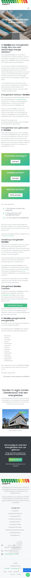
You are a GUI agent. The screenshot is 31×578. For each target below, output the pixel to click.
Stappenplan (17, 571)
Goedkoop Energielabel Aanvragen (15, 530)
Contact (19, 574)
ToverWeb (7, 568)
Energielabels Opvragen (15, 305)
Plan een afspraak (15, 459)
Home (6, 32)
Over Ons (12, 574)
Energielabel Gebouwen (15, 519)
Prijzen (10, 571)
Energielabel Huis (15, 535)
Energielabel (15, 510)
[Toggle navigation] (28, 8)
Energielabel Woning (14, 532)
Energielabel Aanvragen (15, 527)
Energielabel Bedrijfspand (15, 513)
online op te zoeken (9, 235)
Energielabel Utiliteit (15, 516)
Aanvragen (15, 161)
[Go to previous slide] (4, 420)
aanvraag (23, 269)
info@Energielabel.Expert (11, 554)
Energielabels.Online (6, 295)
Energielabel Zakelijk (15, 524)
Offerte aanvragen (15, 195)
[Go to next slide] (27, 420)
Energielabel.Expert (21, 99)
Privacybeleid (14, 568)
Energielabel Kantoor (15, 521)
